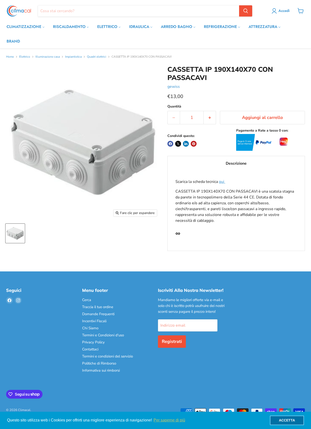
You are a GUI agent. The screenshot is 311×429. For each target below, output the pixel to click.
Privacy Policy (93, 342)
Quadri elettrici (96, 57)
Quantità (174, 106)
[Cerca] (245, 11)
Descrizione (236, 163)
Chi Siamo (90, 328)
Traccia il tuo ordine (97, 306)
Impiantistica (73, 57)
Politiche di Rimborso (99, 363)
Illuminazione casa (47, 57)
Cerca (86, 299)
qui (222, 181)
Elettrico (24, 57)
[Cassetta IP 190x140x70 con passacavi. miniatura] (15, 233)
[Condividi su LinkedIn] (186, 144)
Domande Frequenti (98, 314)
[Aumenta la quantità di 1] (210, 117)
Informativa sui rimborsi (101, 370)
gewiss (173, 86)
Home (10, 57)
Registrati (172, 341)
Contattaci (90, 349)
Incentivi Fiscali (94, 321)
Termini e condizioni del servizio (107, 356)
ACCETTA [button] (287, 420)
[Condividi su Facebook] (170, 144)
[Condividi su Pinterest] (194, 144)
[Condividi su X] (178, 144)
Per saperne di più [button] (169, 420)
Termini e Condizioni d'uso (103, 335)
